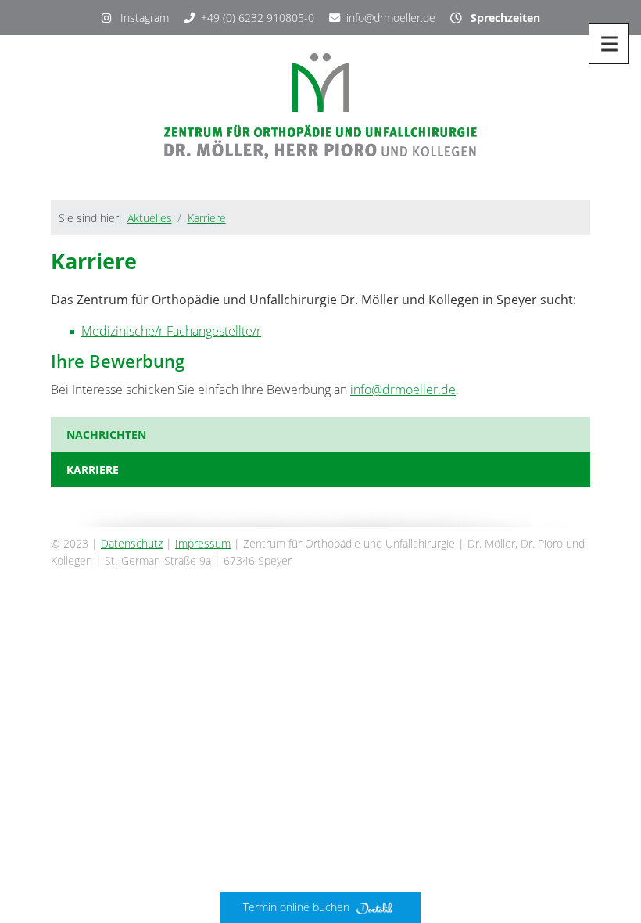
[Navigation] (609, 43)
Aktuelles (149, 217)
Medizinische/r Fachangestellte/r (171, 330)
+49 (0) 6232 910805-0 (257, 17)
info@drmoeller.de (390, 17)
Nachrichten (106, 434)
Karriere (207, 217)
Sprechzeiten (500, 17)
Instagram (140, 17)
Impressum (203, 543)
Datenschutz (132, 543)
